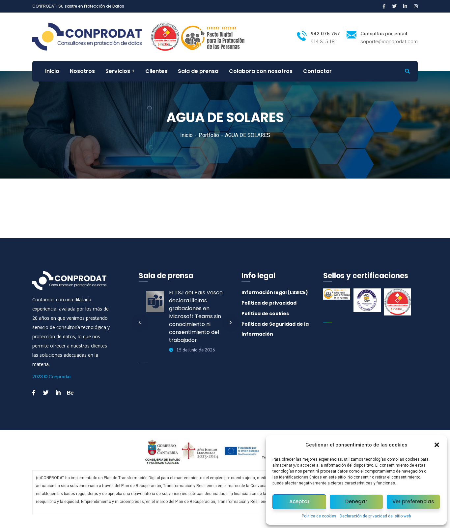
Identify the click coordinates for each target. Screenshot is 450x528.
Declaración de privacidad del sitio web (375, 516)
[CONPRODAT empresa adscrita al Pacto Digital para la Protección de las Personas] (214, 36)
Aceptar (299, 501)
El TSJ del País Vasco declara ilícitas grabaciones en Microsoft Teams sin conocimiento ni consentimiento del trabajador (196, 316)
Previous (139, 322)
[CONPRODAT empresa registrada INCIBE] (165, 36)
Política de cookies (319, 516)
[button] (437, 445)
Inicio (186, 135)
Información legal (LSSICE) (274, 292)
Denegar (356, 501)
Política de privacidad (268, 303)
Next (230, 322)
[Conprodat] (91, 36)
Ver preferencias (413, 501)
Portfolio (209, 135)
